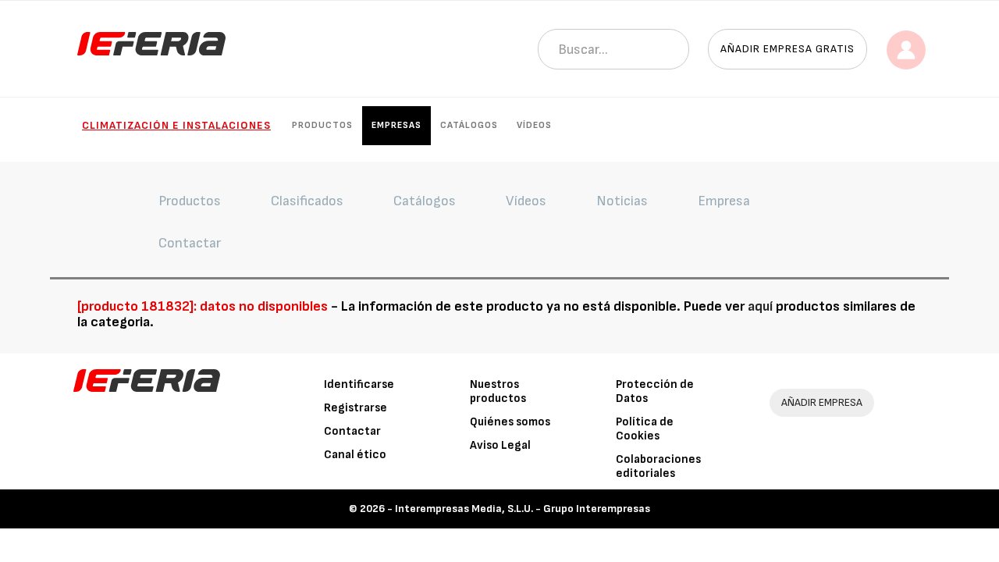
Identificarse (359, 384)
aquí (760, 306)
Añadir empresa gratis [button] (787, 48)
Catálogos (469, 125)
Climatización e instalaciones (176, 125)
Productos (322, 125)
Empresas (396, 125)
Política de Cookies (645, 428)
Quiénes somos (510, 421)
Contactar (352, 431)
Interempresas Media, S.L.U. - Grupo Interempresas (522, 508)
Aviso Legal (500, 445)
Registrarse (355, 407)
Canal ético (355, 454)
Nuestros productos (498, 391)
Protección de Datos (655, 391)
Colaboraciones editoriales (658, 466)
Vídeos (534, 125)
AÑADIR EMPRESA (821, 402)
